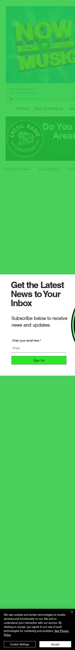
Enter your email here (25, 340)
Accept (55, 644)
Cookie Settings (19, 644)
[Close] (69, 614)
